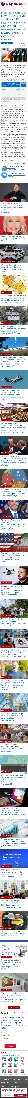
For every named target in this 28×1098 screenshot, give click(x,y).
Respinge (7, 1095)
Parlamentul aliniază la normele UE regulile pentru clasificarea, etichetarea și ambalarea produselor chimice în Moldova (13, 653)
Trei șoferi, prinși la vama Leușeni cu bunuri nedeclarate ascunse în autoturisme (13, 933)
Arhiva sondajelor (20, 1013)
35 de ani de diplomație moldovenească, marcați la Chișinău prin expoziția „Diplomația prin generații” (11, 904)
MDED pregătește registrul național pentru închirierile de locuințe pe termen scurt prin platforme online (12, 873)
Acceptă (20, 1095)
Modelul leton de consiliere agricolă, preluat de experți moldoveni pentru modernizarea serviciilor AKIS (13, 622)
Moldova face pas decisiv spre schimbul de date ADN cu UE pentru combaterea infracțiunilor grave (12, 717)
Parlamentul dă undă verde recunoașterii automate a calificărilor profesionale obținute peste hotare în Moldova (11, 964)
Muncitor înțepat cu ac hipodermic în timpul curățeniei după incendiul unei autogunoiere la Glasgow (13, 329)
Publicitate (15, 1086)
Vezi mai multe (14, 1008)
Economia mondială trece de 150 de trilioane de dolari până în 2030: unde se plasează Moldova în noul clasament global (13, 492)
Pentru (5, 1032)
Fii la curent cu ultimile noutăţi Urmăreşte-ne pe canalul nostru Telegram (16, 175)
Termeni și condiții (22, 1092)
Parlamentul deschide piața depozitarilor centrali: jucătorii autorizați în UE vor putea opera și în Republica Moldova (13, 842)
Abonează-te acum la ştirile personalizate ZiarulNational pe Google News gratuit (15, 169)
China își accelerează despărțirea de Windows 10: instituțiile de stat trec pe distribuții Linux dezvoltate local (13, 811)
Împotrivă (6, 1035)
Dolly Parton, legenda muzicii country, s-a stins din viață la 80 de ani (13, 238)
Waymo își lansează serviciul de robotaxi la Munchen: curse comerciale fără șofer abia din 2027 (13, 268)
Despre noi (5, 1086)
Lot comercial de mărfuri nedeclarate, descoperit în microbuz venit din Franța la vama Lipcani (12, 747)
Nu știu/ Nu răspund (6, 1040)
